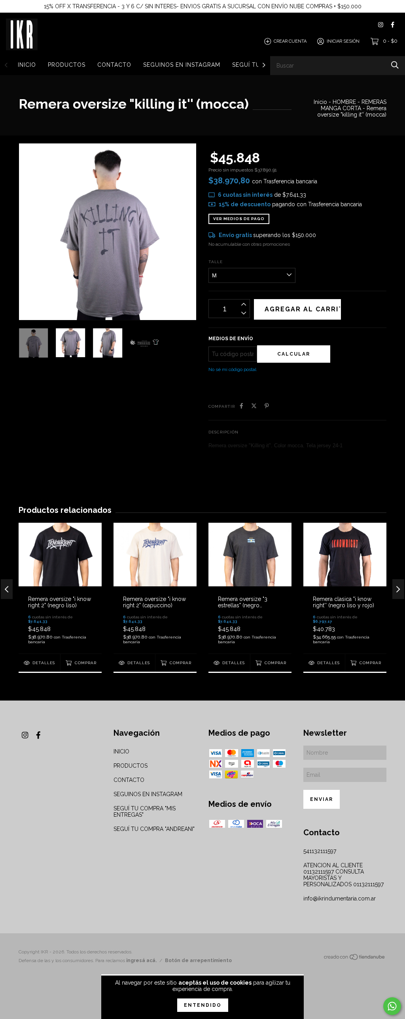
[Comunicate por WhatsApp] (392, 1006)
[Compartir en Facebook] (241, 405)
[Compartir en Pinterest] (266, 405)
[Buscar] (395, 65)
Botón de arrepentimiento (198, 960)
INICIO (27, 65)
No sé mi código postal (232, 369)
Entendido (202, 1005)
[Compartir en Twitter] (254, 405)
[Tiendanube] (354, 958)
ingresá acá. (141, 960)
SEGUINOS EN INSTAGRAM (181, 65)
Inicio (320, 102)
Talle (215, 262)
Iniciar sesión (343, 41)
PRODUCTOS (66, 65)
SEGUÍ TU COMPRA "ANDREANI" (154, 829)
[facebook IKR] (392, 25)
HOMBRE (344, 102)
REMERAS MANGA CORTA (353, 105)
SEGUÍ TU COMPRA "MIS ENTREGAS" (145, 811)
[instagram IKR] (380, 25)
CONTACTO (114, 65)
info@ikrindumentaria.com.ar (339, 898)
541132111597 (319, 851)
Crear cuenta (290, 41)
